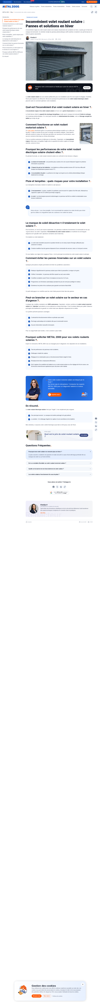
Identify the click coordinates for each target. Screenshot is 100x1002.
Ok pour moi (36, 996)
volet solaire (31, 130)
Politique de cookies (57, 996)
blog (12, 12)
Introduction (5, 17)
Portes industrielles (46, 6)
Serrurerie (84, 6)
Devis (83, 1)
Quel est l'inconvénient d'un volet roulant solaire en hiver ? (14, 20)
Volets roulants (76, 6)
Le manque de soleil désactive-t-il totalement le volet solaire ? (11, 39)
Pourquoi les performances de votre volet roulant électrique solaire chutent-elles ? (12, 30)
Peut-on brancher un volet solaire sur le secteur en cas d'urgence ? (12, 48)
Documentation (7, 1)
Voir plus (42, 512)
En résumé (5, 56)
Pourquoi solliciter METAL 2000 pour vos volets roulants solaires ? (12, 53)
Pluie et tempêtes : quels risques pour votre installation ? (12, 35)
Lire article (84, 435)
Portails (68, 6)
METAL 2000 (5, 12)
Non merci (47, 996)
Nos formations (17, 1)
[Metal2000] (11, 6)
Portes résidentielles (59, 6)
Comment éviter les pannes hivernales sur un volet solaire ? (13, 44)
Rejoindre (86, 87)
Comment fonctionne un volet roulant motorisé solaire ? (12, 25)
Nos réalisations (28, 1)
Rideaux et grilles (34, 6)
